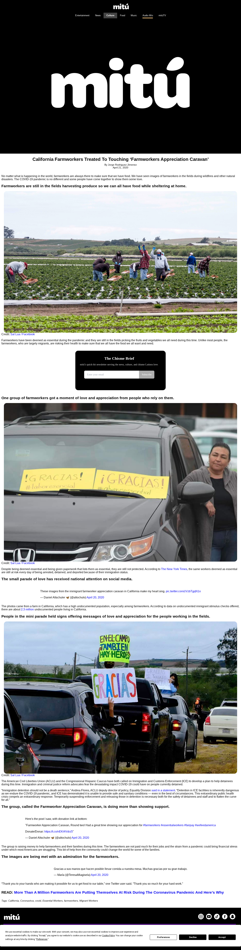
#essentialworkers (172, 825)
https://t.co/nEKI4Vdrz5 (58, 831)
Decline (193, 937)
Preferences (163, 937)
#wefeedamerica (205, 825)
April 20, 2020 (95, 597)
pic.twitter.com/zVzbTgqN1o (183, 591)
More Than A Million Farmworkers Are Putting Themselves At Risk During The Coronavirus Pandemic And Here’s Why (119, 892)
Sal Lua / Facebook (22, 334)
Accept (222, 937)
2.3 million (27, 609)
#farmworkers (151, 825)
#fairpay (189, 825)
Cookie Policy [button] (108, 935)
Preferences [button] (41, 939)
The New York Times (174, 569)
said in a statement (163, 790)
